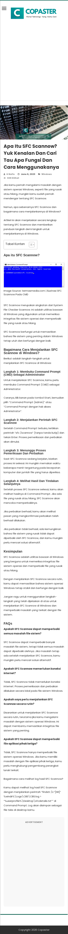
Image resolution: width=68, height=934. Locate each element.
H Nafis (10, 174)
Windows (46, 174)
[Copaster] (34, 13)
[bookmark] (5, 10)
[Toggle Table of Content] (30, 244)
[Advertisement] (34, 66)
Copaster (44, 930)
